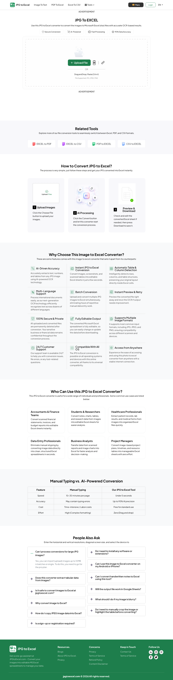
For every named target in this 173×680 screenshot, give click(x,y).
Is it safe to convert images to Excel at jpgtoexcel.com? (55, 591)
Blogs (60, 651)
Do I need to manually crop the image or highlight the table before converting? (116, 610)
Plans (137, 5)
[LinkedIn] (151, 652)
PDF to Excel (57, 4)
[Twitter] (156, 657)
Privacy (61, 659)
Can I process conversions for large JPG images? (56, 553)
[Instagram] (156, 652)
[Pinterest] (161, 652)
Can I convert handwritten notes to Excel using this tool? (117, 577)
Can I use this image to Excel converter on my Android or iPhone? (117, 565)
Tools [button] (89, 4)
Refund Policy (95, 659)
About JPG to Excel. (67, 655)
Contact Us (125, 651)
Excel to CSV (74, 4)
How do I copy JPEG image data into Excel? (58, 613)
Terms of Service (97, 655)
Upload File (81, 62)
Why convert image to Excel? (51, 603)
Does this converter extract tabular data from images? (57, 579)
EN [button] (159, 4)
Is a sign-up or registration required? (55, 623)
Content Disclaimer (98, 663)
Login (150, 5)
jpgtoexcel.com (71, 676)
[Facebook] (151, 657)
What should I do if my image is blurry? (115, 599)
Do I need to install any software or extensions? (113, 552)
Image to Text (40, 4)
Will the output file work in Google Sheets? (118, 589)
